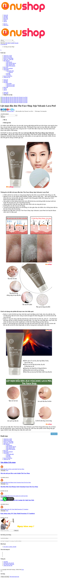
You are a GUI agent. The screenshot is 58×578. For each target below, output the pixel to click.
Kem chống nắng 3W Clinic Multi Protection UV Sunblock (18, 513)
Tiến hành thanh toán (14, 576)
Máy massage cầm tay (11, 446)
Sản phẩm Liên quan (8, 462)
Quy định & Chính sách (8, 564)
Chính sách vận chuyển (8, 563)
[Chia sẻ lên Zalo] (14, 110)
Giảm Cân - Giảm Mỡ (8, 442)
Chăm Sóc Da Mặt (7, 440)
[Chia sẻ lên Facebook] (1, 110)
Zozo (22, 569)
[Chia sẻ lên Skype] (12, 110)
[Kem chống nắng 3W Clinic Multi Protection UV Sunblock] (14, 509)
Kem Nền (8, 456)
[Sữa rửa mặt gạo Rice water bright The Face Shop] (12, 469)
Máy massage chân (10, 447)
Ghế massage (9, 445)
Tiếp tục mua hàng (5, 576)
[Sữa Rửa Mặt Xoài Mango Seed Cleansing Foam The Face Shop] (16, 482)
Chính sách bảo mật (7, 565)
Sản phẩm (5, 17)
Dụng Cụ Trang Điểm (8, 441)
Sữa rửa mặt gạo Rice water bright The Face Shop (15, 473)
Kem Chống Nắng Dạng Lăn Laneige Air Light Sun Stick (17, 500)
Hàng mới (5, 18)
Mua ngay (3, 470)
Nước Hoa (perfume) (8, 451)
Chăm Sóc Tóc (6, 459)
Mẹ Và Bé (5, 450)
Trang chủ (5, 15)
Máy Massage (6, 444)
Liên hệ (5, 21)
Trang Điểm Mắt (10, 454)
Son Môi (8, 455)
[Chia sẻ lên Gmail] (10, 110)
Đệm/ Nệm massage (10, 449)
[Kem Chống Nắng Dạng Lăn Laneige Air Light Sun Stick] (14, 495)
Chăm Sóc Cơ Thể (7, 439)
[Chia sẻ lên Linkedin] (5, 110)
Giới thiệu (5, 16)
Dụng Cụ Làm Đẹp (7, 458)
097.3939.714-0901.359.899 (12, 43)
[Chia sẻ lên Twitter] (3, 110)
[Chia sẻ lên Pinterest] (7, 110)
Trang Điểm (6, 453)
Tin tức (5, 20)
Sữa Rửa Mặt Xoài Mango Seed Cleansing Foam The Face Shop (19, 486)
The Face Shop (10, 111)
